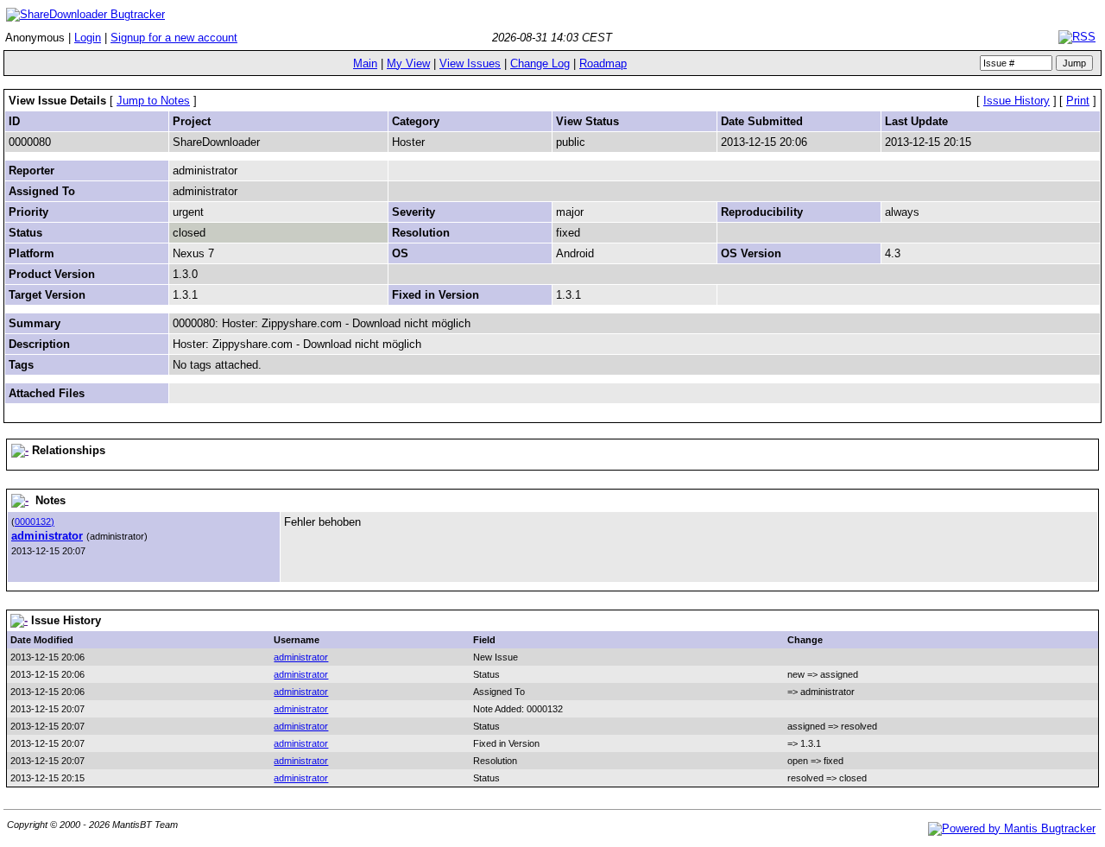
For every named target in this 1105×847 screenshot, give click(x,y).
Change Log (540, 63)
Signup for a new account (173, 37)
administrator (47, 535)
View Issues (470, 63)
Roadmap (603, 63)
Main (365, 63)
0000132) (34, 521)
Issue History (1016, 100)
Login (87, 37)
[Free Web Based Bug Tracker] (1012, 828)
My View (408, 63)
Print (1077, 100)
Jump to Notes (153, 100)
